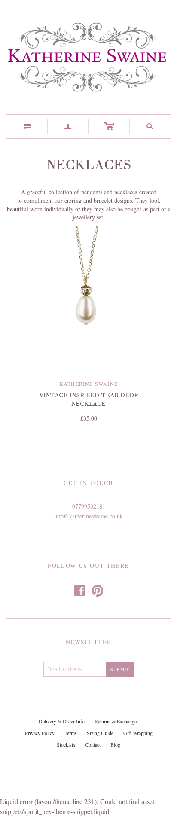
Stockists (66, 744)
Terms (70, 732)
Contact (93, 744)
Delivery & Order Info (62, 721)
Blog (115, 744)
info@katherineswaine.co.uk (88, 516)
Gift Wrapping (138, 732)
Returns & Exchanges (117, 721)
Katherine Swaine (88, 383)
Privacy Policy (40, 732)
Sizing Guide (100, 732)
